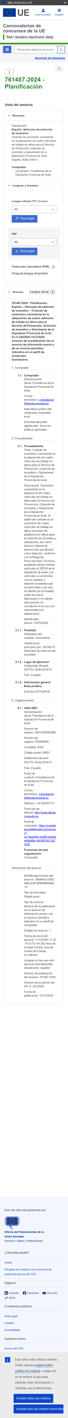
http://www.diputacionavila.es (40, 814)
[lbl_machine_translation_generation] (53, 267)
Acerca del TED (14, 1348)
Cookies (9, 1323)
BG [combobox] (16, 242)
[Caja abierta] (9, 72)
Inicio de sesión (43, 14)
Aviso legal (11, 1316)
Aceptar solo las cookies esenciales (39, 1408)
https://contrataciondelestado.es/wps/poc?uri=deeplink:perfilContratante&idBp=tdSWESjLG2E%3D (40, 835)
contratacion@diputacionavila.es (39, 401)
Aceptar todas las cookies (33, 1398)
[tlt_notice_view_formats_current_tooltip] (52, 292)
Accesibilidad (12, 1329)
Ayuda (8, 1262)
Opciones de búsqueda (50, 58)
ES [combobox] (16, 209)
